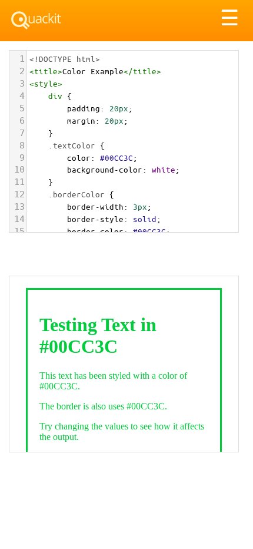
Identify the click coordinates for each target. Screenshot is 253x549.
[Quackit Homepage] (36, 20)
